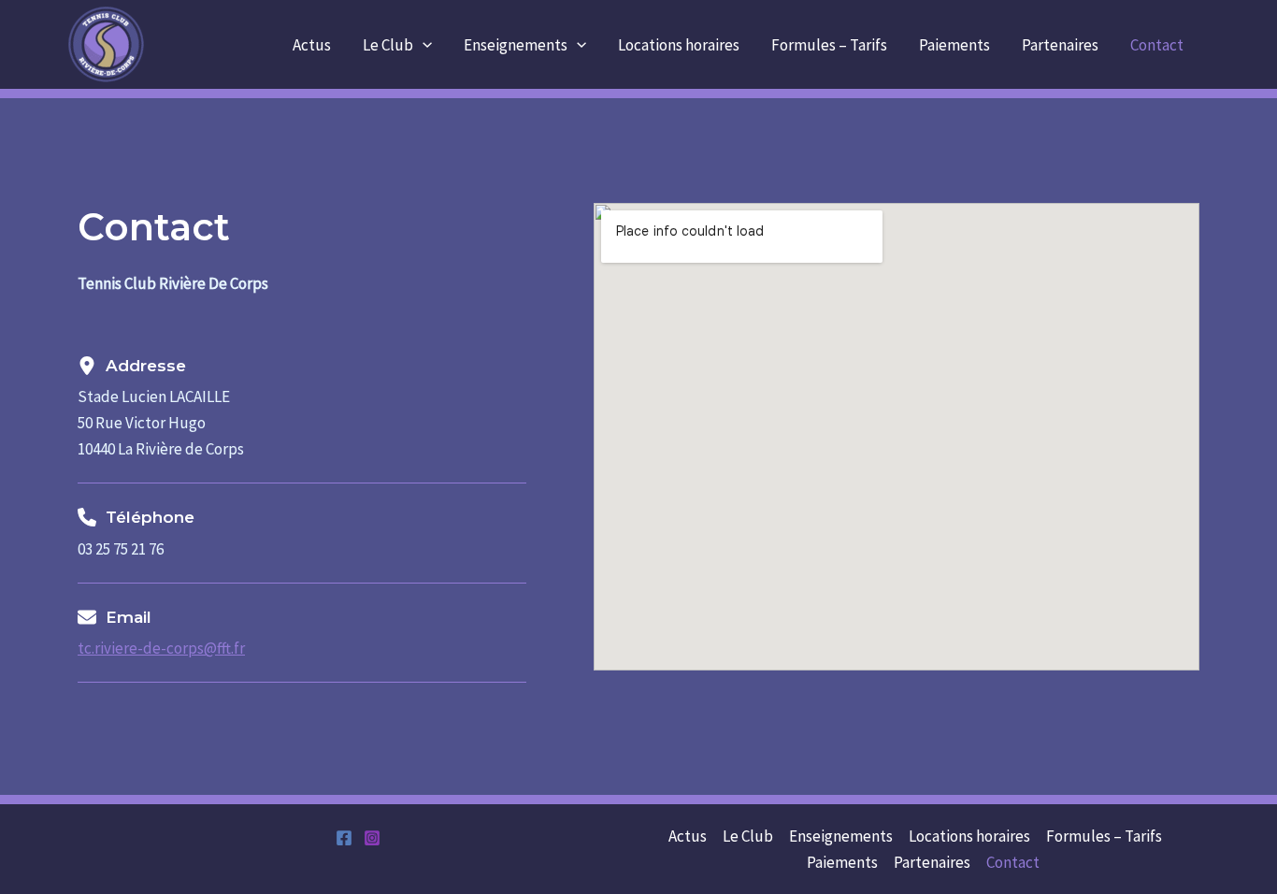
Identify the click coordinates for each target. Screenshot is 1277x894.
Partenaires (1060, 45)
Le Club (388, 45)
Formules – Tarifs (829, 45)
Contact (1157, 45)
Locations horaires (678, 45)
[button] (422, 45)
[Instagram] (372, 837)
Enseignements (515, 45)
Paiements (954, 45)
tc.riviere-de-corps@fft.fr (161, 648)
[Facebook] (344, 837)
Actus (312, 45)
